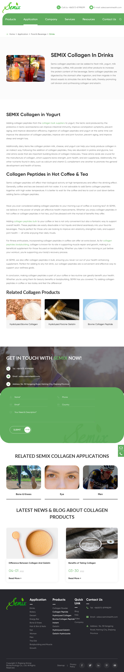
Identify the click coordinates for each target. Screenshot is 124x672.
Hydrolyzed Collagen (62, 615)
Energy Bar (34, 619)
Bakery (33, 612)
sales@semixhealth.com (111, 7)
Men (100, 494)
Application (30, 19)
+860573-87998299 (77, 7)
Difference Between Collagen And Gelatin (29, 563)
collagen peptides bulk (25, 221)
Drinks (52, 34)
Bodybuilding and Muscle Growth (41, 646)
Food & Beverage (38, 34)
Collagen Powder (60, 608)
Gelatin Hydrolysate (61, 633)
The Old (33, 641)
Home (12, 34)
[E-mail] (121, 448)
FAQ (76, 615)
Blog (77, 611)
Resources (89, 19)
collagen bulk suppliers (53, 123)
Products (10, 19)
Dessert (33, 615)
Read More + (15, 578)
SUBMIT (21, 429)
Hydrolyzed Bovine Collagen (24, 324)
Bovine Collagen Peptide (100, 324)
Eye (62, 494)
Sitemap (61, 665)
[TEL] (121, 454)
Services (70, 19)
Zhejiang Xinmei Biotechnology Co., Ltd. (18, 664)
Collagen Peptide (60, 612)
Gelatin (56, 626)
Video (77, 618)
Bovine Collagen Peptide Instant (64, 621)
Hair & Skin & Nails (38, 626)
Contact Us (109, 19)
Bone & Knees (23, 494)
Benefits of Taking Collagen (82, 563)
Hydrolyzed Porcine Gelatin (62, 324)
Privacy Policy (73, 665)
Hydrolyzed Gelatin (61, 630)
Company (51, 19)
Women (33, 633)
